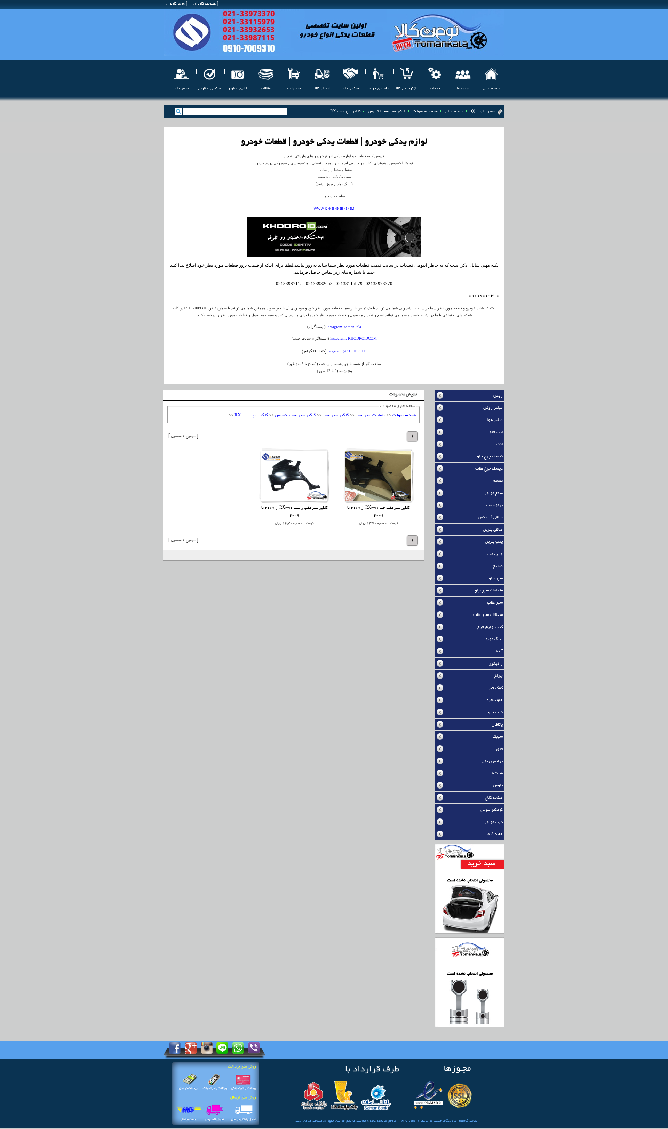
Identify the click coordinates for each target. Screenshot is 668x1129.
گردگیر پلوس (491, 810)
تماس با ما (181, 89)
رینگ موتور (493, 639)
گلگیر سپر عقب (336, 415)
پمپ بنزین (494, 542)
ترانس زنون (492, 761)
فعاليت (361, 1121)
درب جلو (495, 712)
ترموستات (494, 505)
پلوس (498, 785)
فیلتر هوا (495, 420)
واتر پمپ (495, 554)
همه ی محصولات (425, 112)
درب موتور (494, 822)
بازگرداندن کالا (407, 89)
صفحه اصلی (491, 89)
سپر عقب (495, 603)
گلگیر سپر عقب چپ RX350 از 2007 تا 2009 (378, 512)
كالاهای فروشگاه (456, 1121)
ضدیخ (498, 566)
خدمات (435, 89)
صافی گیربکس (490, 517)
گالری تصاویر (237, 89)
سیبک (498, 737)
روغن (498, 395)
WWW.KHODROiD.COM (334, 208)
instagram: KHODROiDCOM (353, 338)
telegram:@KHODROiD (347, 351)
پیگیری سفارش (209, 89)
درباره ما (463, 89)
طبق (499, 749)
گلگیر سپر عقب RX (345, 112)
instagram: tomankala (344, 326)
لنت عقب (495, 444)
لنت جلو (496, 432)
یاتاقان (497, 724)
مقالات (266, 89)
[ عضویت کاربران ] (204, 4)
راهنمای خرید (379, 89)
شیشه (497, 773)
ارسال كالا (322, 89)
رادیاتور (496, 663)
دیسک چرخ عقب (489, 469)
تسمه (498, 481)
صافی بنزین (493, 529)
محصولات (294, 89)
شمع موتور (494, 493)
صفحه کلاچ (494, 797)
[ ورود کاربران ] (175, 4)
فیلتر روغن (493, 408)
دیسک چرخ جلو (490, 456)
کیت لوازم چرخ (490, 627)
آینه (499, 651)
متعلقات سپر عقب (488, 615)
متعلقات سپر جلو (489, 590)
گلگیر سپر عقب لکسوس (386, 112)
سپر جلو (496, 578)
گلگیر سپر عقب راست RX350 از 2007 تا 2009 (294, 512)
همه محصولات (404, 415)
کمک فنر (495, 688)
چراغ (498, 676)
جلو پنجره (495, 700)
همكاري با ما (350, 89)
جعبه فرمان (493, 834)
